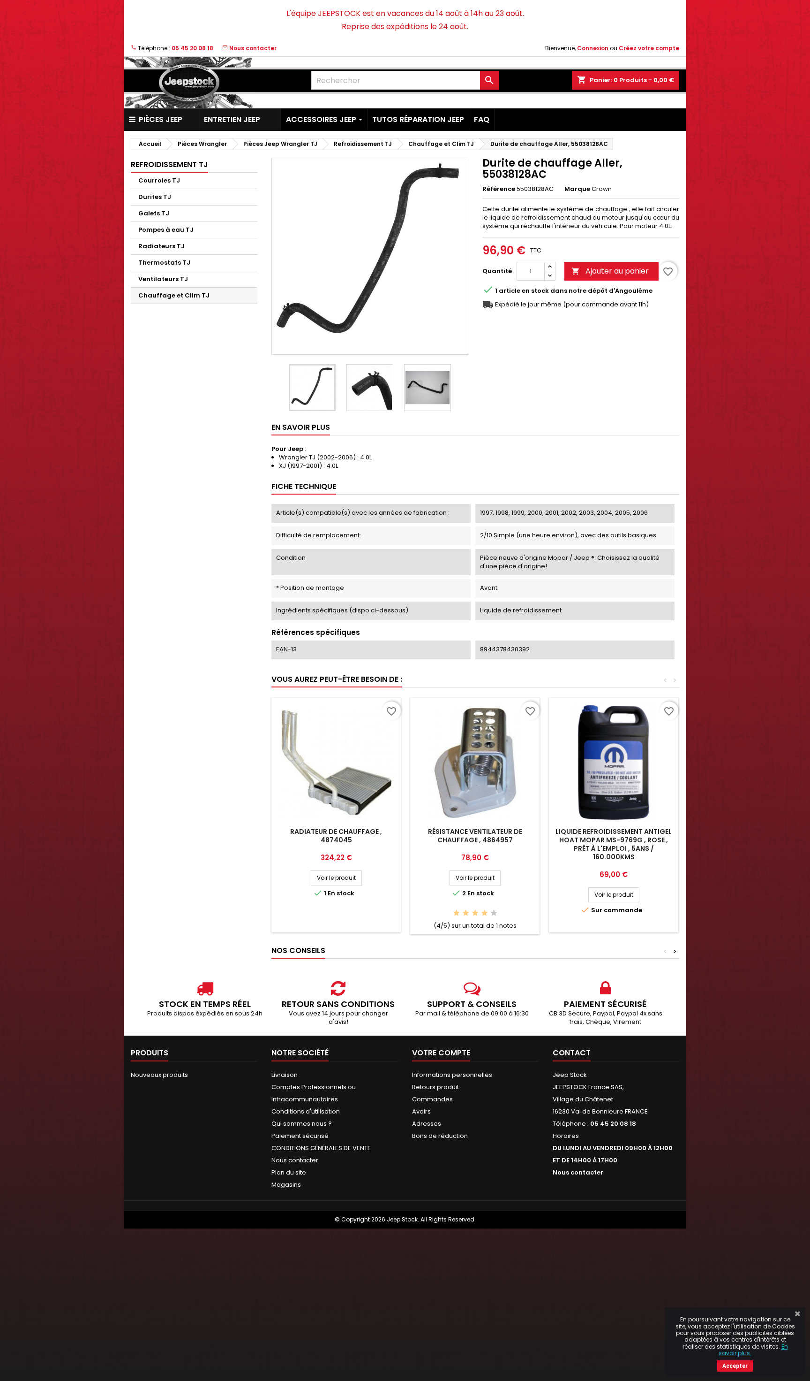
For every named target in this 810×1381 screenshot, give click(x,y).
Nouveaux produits (159, 1074)
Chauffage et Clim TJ (174, 295)
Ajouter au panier (610, 271)
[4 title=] (484, 913)
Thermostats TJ (164, 262)
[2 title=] (466, 913)
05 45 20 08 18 (192, 48)
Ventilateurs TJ (163, 279)
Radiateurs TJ (161, 246)
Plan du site (288, 1172)
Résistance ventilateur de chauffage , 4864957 (475, 836)
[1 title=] (456, 913)
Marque (577, 189)
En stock (535, 291)
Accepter (735, 1366)
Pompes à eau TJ (166, 229)
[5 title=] (494, 913)
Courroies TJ (159, 180)
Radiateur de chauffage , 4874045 (336, 836)
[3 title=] (475, 913)
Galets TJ (153, 213)
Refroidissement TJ (169, 164)
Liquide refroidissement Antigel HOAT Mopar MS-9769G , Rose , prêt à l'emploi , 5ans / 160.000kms (613, 844)
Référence (498, 189)
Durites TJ (154, 196)
